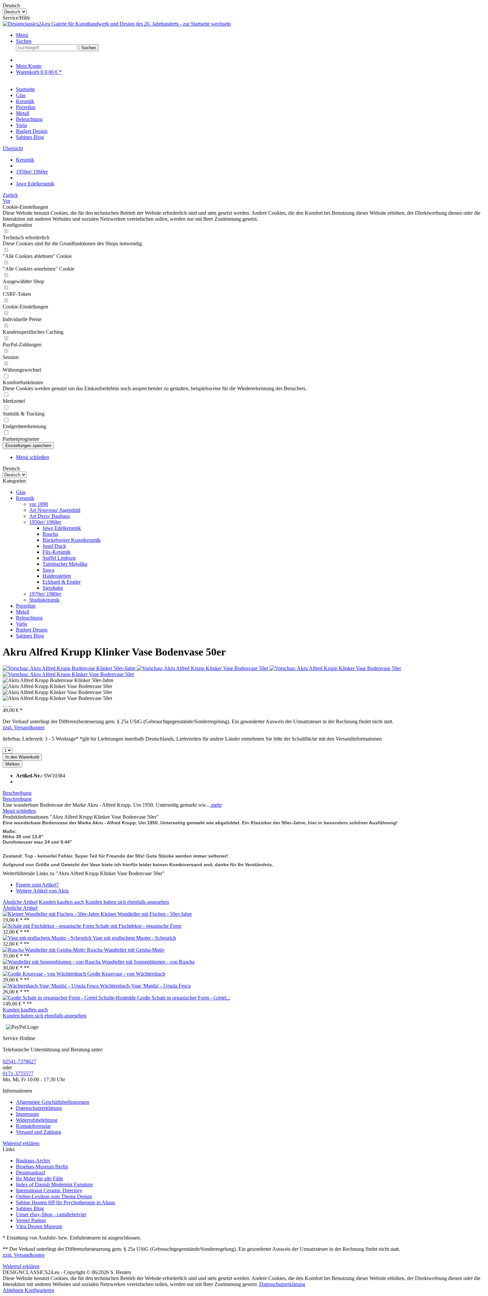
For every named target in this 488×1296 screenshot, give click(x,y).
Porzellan (26, 606)
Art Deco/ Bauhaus (49, 516)
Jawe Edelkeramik (61, 528)
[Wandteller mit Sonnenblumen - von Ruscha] (52, 962)
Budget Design (31, 630)
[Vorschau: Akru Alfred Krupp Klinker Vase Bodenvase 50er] (203, 668)
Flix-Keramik (56, 552)
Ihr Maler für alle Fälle (39, 1178)
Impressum (27, 1114)
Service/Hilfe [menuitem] (16, 18)
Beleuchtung (29, 618)
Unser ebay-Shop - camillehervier (51, 1214)
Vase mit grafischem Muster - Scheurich (134, 938)
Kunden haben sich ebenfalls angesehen (127, 902)
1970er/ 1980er (45, 594)
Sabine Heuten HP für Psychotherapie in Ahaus (65, 1202)
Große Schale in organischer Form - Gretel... (183, 998)
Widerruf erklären (21, 1143)
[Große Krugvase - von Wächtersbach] (45, 974)
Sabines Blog (30, 636)
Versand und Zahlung (38, 1132)
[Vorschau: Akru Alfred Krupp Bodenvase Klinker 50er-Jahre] (70, 668)
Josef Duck (54, 546)
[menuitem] (250, 35)
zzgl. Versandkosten (23, 727)
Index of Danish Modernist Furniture (54, 1184)
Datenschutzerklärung (39, 1108)
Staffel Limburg (59, 558)
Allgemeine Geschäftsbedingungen (52, 1102)
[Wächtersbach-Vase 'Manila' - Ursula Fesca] (51, 986)
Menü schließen (32, 457)
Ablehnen (14, 1290)
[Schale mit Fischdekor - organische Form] (49, 926)
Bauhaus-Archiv (33, 1160)
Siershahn (52, 588)
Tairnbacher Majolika (64, 564)
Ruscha (50, 534)
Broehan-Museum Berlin (42, 1166)
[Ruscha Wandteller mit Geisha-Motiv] (45, 950)
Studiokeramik (44, 600)
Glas (21, 492)
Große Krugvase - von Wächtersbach (126, 974)
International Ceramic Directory (49, 1190)
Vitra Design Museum (39, 1226)
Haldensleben (56, 576)
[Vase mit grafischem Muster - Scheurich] (48, 938)
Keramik (25, 498)
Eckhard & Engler (61, 582)
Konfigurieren (39, 1290)
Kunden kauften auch (61, 902)
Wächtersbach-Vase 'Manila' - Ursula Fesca (145, 986)
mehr (216, 805)
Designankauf (30, 1172)
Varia (21, 624)
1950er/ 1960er (45, 522)
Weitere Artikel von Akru (42, 890)
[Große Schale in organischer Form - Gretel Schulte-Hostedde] (70, 998)
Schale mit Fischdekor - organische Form (138, 926)
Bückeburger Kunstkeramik (71, 540)
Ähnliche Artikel (20, 902)
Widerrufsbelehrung (36, 1120)
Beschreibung (17, 793)
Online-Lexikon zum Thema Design (54, 1196)
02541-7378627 (19, 1061)
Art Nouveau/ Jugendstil (54, 510)
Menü (22, 35)
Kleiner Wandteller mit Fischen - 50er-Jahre (146, 914)
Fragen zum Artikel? (37, 884)
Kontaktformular (33, 1126)
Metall (22, 612)
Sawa (48, 570)
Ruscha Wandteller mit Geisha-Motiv (126, 950)
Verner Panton (31, 1220)
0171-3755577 (18, 1073)
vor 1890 (38, 504)
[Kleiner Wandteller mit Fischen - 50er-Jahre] (52, 914)
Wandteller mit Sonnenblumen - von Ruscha (148, 962)
